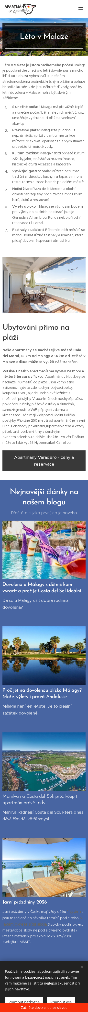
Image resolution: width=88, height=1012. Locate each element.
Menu (81, 9)
